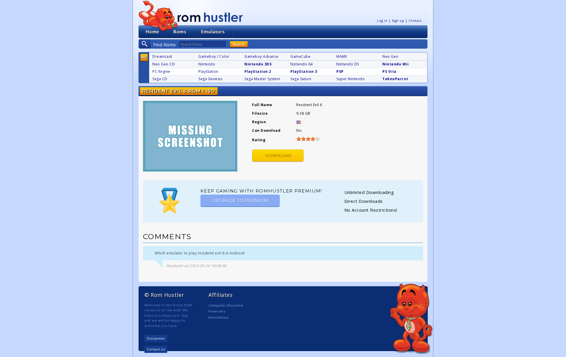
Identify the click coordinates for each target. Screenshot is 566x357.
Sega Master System (262, 78)
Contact (415, 20)
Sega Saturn (301, 78)
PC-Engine (161, 71)
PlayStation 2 (257, 71)
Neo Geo (390, 56)
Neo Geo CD (163, 64)
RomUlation (218, 317)
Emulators (213, 31)
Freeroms (216, 311)
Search (239, 44)
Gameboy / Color (214, 56)
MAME (341, 56)
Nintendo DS (347, 64)
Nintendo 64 (301, 64)
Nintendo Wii (395, 64)
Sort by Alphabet (144, 57)
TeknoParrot (395, 78)
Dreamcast (162, 56)
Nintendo (206, 64)
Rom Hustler (210, 17)
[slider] (308, 138)
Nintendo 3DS (258, 64)
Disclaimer (156, 338)
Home (152, 31)
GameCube (300, 56)
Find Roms (164, 44)
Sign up (398, 20)
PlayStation (208, 71)
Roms (180, 31)
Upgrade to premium (240, 200)
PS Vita (389, 71)
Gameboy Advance (261, 56)
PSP (340, 71)
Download (279, 155)
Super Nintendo (350, 78)
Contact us (156, 349)
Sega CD (159, 78)
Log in (382, 20)
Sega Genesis (210, 78)
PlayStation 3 (303, 71)
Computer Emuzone (225, 305)
